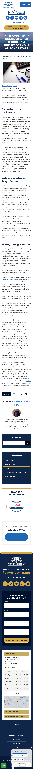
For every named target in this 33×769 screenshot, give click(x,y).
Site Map (16, 747)
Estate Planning (9, 464)
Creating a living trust (9, 86)
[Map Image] (16, 702)
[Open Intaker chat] (13, 768)
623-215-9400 (12, 668)
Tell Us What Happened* (12, 628)
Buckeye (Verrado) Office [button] (14, 716)
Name (6, 602)
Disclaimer (16, 743)
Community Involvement (16, 735)
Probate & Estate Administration (15, 472)
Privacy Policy (16, 739)
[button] (5, 506)
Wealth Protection (10, 476)
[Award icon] (16, 501)
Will (5, 480)
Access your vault (15, 22)
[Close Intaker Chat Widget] (31, 747)
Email (6, 619)
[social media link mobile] (8, 18)
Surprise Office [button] (10, 654)
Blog (16, 732)
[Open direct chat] (28, 747)
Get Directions (16, 693)
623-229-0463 (16, 27)
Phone (6, 610)
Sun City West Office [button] (12, 712)
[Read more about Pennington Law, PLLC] (16, 409)
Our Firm (16, 724)
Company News (9, 461)
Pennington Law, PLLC (9, 324)
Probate (6, 468)
